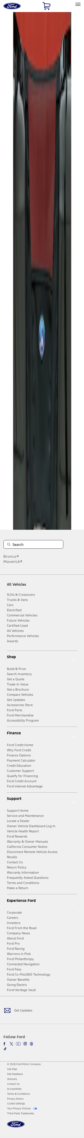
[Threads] (31, 1044)
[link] (12, 1069)
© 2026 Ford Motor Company (24, 1064)
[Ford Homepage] (16, 1127)
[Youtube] (18, 1044)
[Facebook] (5, 1044)
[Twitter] (11, 1044)
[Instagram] (25, 1044)
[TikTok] (5, 1048)
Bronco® (11, 556)
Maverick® (13, 561)
